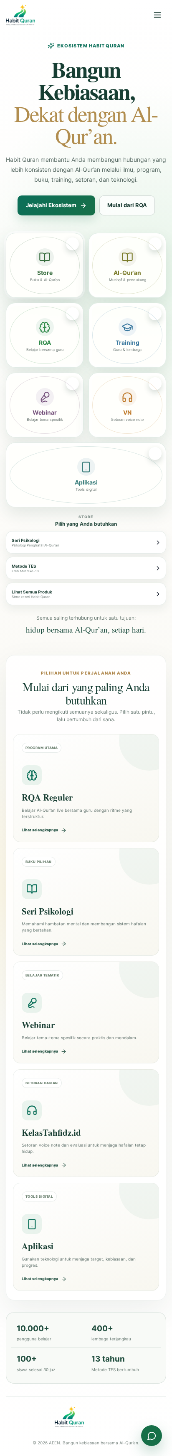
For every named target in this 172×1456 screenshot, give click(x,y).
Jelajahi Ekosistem (51, 205)
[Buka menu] (157, 15)
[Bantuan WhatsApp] (151, 1435)
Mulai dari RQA (127, 205)
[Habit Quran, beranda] (36, 15)
